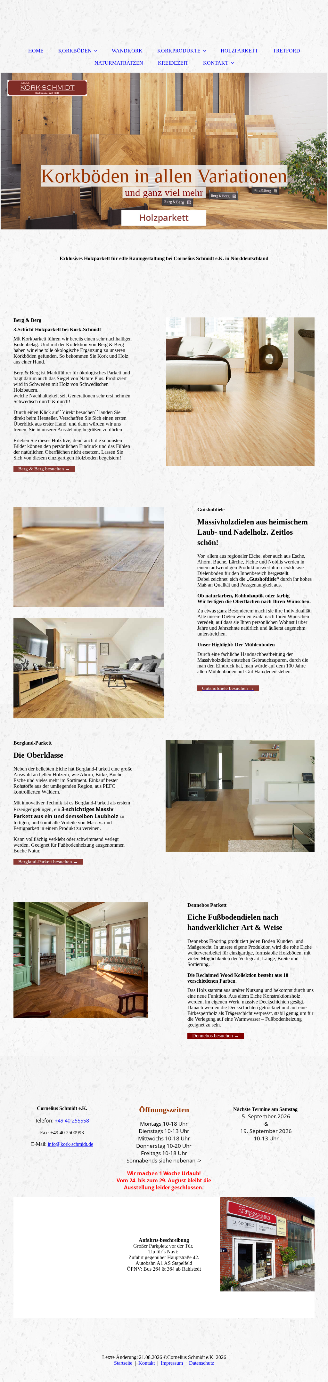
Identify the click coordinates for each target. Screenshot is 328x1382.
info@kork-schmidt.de (70, 1144)
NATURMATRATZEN (118, 63)
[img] (164, 151)
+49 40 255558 (72, 1120)
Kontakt (146, 1363)
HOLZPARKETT (239, 50)
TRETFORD (286, 50)
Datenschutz (201, 1363)
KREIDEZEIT (173, 63)
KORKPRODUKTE (179, 50)
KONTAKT (215, 63)
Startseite (123, 1363)
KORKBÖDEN (75, 50)
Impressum (172, 1363)
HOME (36, 50)
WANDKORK (127, 50)
